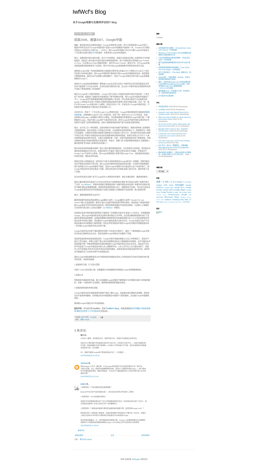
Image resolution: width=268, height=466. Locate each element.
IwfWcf (83, 384)
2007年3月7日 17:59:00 (90, 426)
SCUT (158, 200)
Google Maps (180, 190)
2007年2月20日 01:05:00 (90, 356)
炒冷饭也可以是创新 (166, 96)
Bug (184, 182)
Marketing (159, 197)
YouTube (186, 202)
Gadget (159, 185)
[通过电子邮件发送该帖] (101, 317)
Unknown (84, 363)
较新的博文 (79, 435)
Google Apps (169, 187)
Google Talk (177, 192)
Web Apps (159, 202)
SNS (162, 200)
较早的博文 (145, 435)
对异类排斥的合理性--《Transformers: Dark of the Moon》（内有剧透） (174, 49)
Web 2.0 (188, 200)
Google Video (186, 192)
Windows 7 (178, 202)
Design (188, 182)
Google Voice (161, 194)
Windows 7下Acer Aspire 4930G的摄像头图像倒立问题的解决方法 (174, 54)
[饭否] (159, 212)
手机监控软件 (163, 107)
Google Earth (168, 190)
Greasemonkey (174, 195)
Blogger (180, 182)
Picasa (183, 197)
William (87, 184)
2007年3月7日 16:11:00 (90, 377)
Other (176, 197)
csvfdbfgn (162, 110)
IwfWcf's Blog (89, 12)
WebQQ (172, 202)
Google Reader (167, 192)
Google (86, 319)
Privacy (189, 197)
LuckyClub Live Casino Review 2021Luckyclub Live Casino (172, 135)
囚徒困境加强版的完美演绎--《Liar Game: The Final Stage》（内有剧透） (174, 68)
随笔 (167, 182)
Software (168, 200)
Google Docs (179, 187)
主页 (112, 435)
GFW (94, 53)
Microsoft (168, 197)
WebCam (166, 202)
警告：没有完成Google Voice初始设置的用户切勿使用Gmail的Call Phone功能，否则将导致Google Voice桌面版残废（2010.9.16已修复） (174, 85)
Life (190, 194)
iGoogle (184, 195)
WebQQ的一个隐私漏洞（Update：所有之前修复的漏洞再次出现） (174, 78)
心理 (170, 182)
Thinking (176, 199)
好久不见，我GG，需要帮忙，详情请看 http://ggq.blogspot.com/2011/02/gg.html (173, 146)
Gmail (171, 185)
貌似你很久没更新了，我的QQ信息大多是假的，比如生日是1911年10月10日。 (174, 153)
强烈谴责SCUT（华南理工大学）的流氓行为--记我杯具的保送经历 (174, 92)
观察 (81, 319)
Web (182, 200)
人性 (163, 182)
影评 (174, 182)
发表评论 (81, 430)
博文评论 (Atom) (86, 439)
